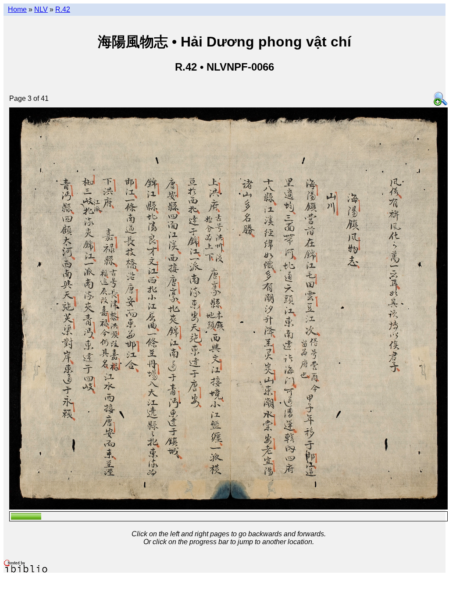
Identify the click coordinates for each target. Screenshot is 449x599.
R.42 (62, 9)
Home (17, 9)
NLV (41, 9)
